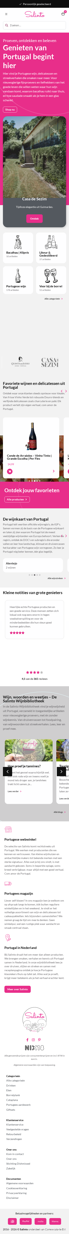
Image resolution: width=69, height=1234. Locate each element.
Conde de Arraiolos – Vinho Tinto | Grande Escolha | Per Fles (29, 457)
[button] (6, 14)
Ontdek (34, 218)
